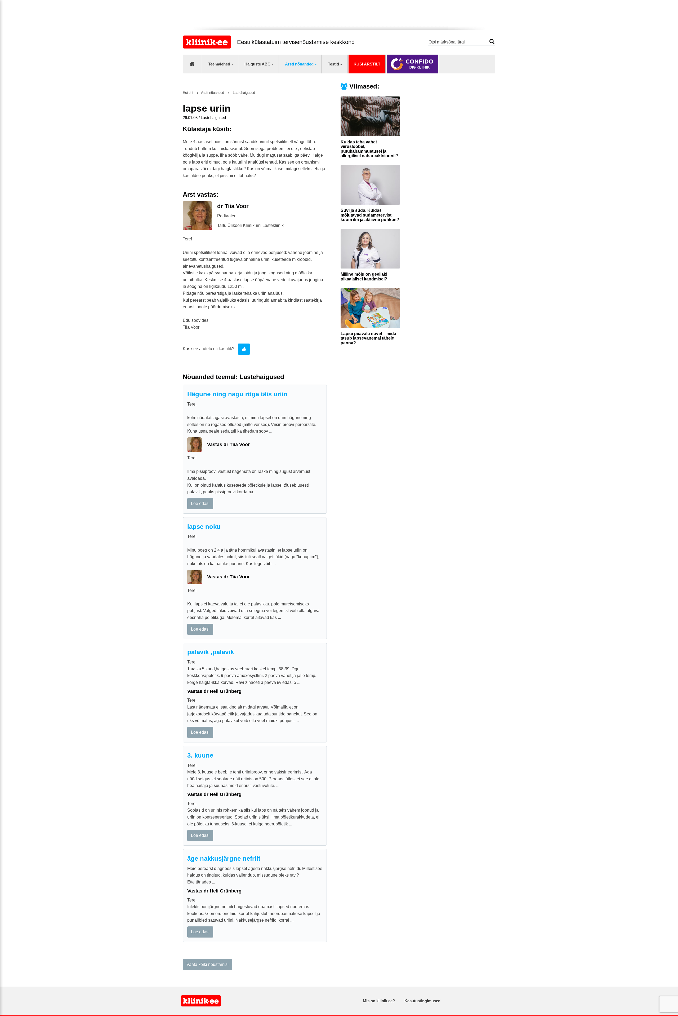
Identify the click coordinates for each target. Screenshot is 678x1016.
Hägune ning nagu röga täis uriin (237, 394)
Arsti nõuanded (299, 64)
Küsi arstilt (367, 64)
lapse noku (204, 526)
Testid (333, 64)
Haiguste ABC (257, 64)
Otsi (492, 41)
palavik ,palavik (210, 652)
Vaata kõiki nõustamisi (207, 964)
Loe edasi (200, 503)
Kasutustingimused (422, 1001)
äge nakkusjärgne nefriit (223, 858)
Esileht (188, 93)
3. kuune (200, 755)
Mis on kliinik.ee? (379, 1001)
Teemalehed (219, 64)
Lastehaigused (243, 93)
